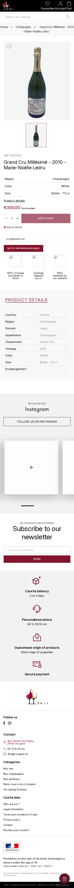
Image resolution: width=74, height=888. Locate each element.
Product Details (26, 300)
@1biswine (37, 403)
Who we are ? (11, 804)
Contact (7, 825)
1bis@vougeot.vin (18, 753)
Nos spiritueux (11, 779)
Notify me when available (23, 248)
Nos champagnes (13, 774)
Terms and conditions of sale (20, 814)
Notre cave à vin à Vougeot (19, 784)
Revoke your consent (16, 830)
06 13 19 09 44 (16, 748)
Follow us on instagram (37, 421)
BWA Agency (63, 885)
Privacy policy (11, 819)
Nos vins (8, 768)
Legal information (13, 809)
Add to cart (46, 218)
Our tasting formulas (15, 789)
